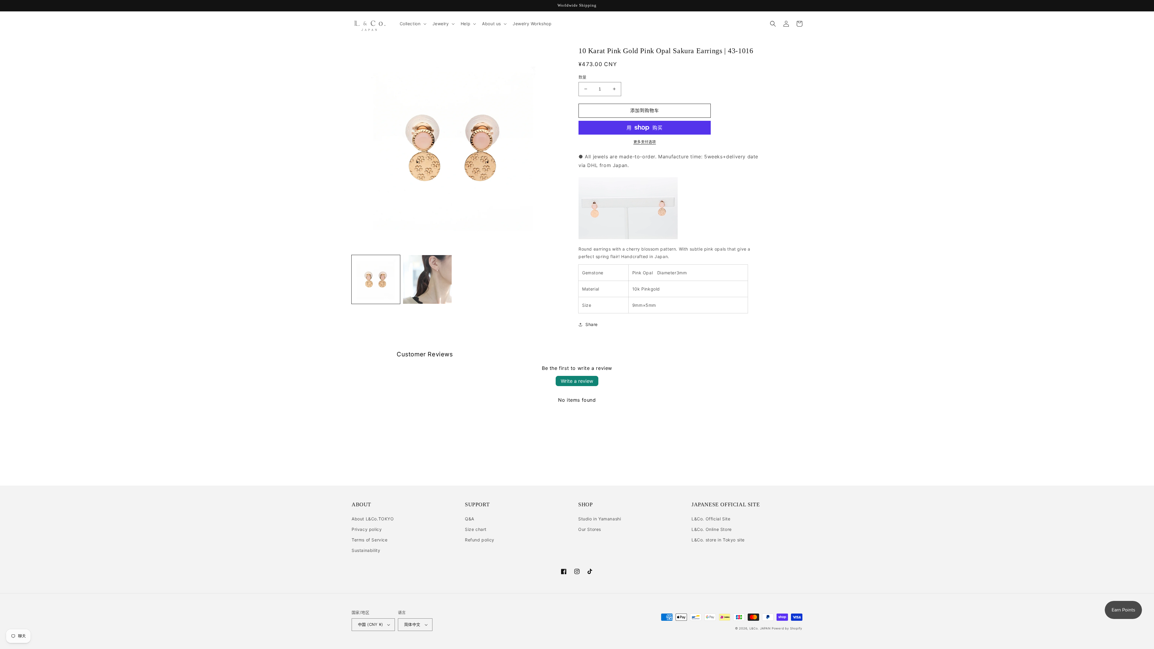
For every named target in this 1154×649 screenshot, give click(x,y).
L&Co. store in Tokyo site (718, 539)
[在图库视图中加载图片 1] (376, 279)
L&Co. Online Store (711, 529)
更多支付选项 (644, 142)
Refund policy (479, 539)
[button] (412, 23)
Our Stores (589, 529)
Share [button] (591, 324)
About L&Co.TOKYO (373, 518)
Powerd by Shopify (787, 628)
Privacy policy (367, 529)
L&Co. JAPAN (760, 628)
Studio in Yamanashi (599, 518)
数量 (583, 77)
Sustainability (366, 550)
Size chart (476, 529)
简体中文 (412, 624)
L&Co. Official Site (710, 518)
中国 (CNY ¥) (370, 624)
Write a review (577, 381)
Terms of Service (370, 539)
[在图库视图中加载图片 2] (427, 279)
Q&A (469, 518)
